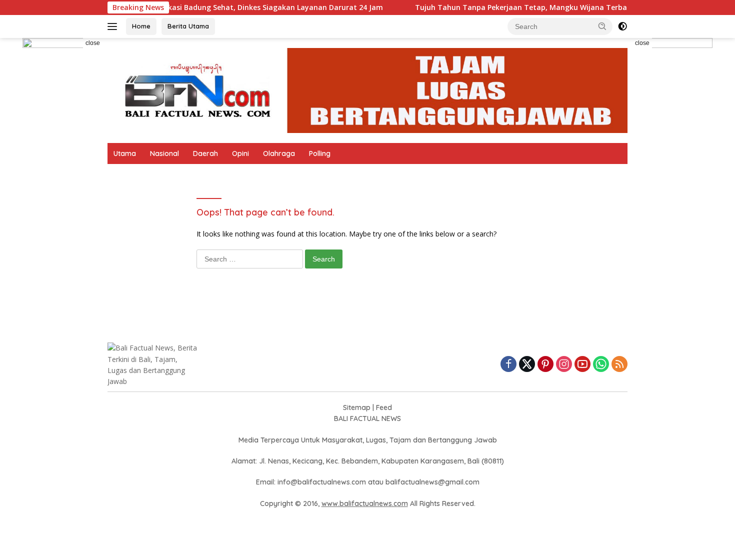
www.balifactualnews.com (365, 503)
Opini (240, 153)
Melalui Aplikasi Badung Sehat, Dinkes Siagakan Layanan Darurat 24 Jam (240, 7)
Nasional (164, 153)
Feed (384, 407)
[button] (602, 26)
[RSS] (620, 365)
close (93, 43)
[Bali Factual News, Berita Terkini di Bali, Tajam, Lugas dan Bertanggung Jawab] (368, 89)
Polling (319, 153)
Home (141, 26)
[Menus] (114, 26)
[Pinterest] (546, 365)
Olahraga (279, 153)
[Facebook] (508, 365)
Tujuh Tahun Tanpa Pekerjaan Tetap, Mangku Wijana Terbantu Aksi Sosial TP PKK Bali (552, 7)
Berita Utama (188, 26)
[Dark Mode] (623, 26)
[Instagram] (564, 365)
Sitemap (356, 407)
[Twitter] (527, 365)
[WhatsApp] (601, 365)
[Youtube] (582, 365)
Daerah (205, 153)
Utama (125, 153)
